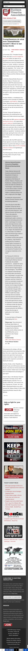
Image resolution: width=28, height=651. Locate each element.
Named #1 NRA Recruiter (11, 539)
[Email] (21, 650)
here (18, 23)
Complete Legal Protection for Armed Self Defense (14, 519)
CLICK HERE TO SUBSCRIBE (12, 21)
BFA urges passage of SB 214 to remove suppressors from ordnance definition (14, 487)
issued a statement (8, 123)
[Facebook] (7, 650)
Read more (14, 593)
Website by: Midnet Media (14, 647)
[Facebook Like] (11, 650)
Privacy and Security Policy (13, 644)
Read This (14, 520)
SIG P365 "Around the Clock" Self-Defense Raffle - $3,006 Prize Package (14, 506)
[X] (16, 650)
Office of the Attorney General (13, 339)
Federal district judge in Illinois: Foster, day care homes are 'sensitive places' (13, 497)
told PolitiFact (13, 101)
